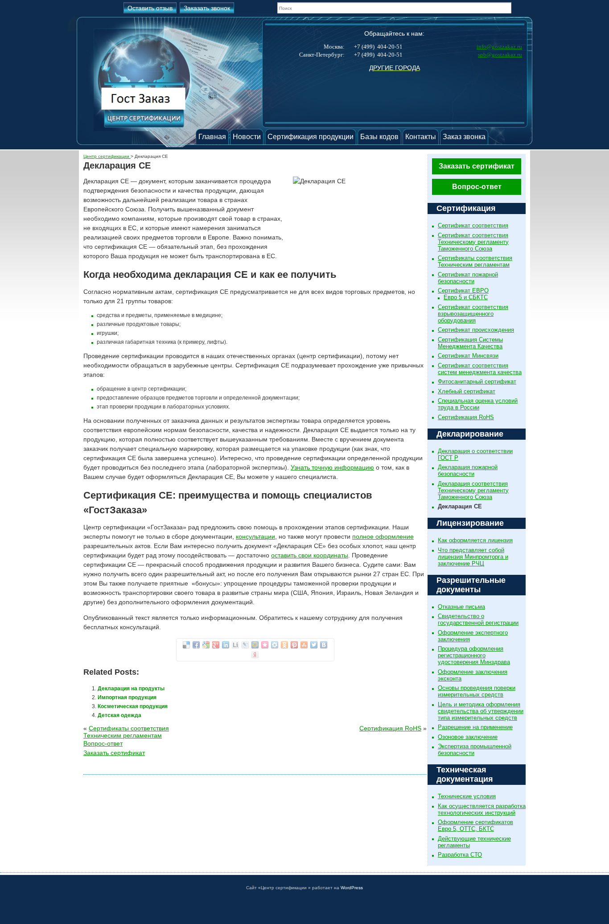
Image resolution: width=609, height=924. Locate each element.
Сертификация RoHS (466, 417)
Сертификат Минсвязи (468, 355)
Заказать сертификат (476, 166)
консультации (255, 536)
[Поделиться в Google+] (215, 644)
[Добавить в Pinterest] (294, 644)
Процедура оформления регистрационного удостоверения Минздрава (474, 655)
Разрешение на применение (475, 727)
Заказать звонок (207, 8)
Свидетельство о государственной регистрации (478, 619)
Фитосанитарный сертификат (477, 381)
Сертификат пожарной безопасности (468, 278)
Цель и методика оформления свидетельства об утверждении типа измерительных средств (480, 711)
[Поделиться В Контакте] (323, 644)
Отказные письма (461, 606)
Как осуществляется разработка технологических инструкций (482, 809)
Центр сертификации (107, 156)
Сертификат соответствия (473, 225)
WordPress (352, 887)
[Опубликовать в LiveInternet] (235, 644)
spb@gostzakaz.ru (500, 54)
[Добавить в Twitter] (313, 644)
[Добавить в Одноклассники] (284, 644)
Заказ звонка (464, 136)
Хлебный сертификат (466, 391)
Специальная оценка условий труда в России (478, 404)
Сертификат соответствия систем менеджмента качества (480, 368)
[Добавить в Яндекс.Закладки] (255, 654)
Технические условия (467, 796)
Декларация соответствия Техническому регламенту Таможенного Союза (473, 490)
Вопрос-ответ (477, 186)
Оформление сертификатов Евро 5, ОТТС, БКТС (475, 825)
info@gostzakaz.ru (499, 46)
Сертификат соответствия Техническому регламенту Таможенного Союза (473, 242)
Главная (212, 136)
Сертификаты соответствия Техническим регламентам (475, 261)
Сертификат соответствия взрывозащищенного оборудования (473, 314)
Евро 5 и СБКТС (466, 297)
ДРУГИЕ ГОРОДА (394, 67)
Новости (247, 136)
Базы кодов (379, 136)
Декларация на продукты (131, 688)
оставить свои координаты (309, 555)
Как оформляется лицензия (475, 540)
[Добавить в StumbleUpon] (304, 644)
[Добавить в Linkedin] (225, 644)
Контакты (420, 136)
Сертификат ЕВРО (463, 290)
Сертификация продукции (310, 136)
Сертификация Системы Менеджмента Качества (470, 343)
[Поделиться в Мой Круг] (274, 644)
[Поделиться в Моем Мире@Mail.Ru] (255, 644)
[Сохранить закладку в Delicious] (186, 644)
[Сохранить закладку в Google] (206, 644)
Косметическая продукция (133, 706)
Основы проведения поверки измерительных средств (476, 691)
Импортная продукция (127, 697)
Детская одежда (119, 715)
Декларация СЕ (460, 506)
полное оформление (383, 536)
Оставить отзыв (150, 8)
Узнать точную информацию (332, 467)
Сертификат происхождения (476, 329)
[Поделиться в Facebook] (196, 644)
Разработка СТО (460, 854)
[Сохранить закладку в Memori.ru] (264, 644)
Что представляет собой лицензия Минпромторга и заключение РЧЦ (473, 557)
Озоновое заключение (468, 737)
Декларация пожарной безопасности (468, 470)
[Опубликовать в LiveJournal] (245, 644)
